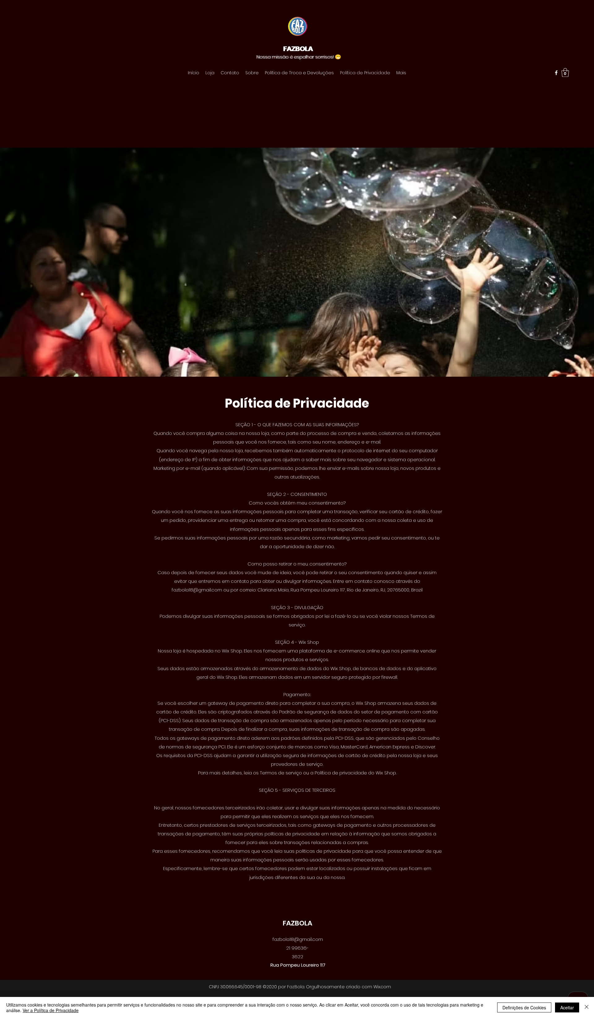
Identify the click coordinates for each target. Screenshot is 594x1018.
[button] (565, 72)
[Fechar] (586, 1007)
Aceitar (567, 1007)
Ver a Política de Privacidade (51, 1010)
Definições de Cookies (524, 1007)
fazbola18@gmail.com (197, 590)
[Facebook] (556, 73)
